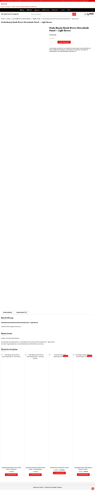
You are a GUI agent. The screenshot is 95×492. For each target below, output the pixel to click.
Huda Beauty (62, 50)
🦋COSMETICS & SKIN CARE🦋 (71, 48)
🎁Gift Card (45, 10)
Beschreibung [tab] (7, 312)
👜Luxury (37, 10)
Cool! (88, 2)
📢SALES (29, 10)
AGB (68, 10)
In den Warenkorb (64, 42)
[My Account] (85, 14)
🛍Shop (22, 10)
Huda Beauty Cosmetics (73, 50)
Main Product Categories (11, 14)
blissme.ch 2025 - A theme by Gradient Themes (47, 487)
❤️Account (55, 10)
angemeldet (10, 344)
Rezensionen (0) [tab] (22, 312)
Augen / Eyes (59, 48)
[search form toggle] (92, 10)
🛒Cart (63, 10)
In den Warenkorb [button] (11, 474)
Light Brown (61, 51)
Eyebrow (55, 50)
